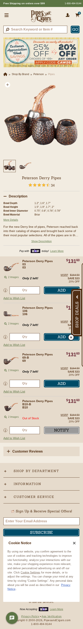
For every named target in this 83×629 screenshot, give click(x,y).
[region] (41, 569)
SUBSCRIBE (41, 532)
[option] (41, 119)
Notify (61, 430)
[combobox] (35, 29)
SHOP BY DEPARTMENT (36, 471)
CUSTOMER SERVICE (34, 497)
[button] (7, 84)
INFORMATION (27, 484)
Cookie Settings (30, 572)
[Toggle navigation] (6, 15)
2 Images (13, 277)
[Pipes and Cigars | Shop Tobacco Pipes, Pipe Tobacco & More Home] (41, 18)
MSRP (64, 275)
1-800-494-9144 (73, 3)
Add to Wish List (14, 298)
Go (75, 29)
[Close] (74, 543)
